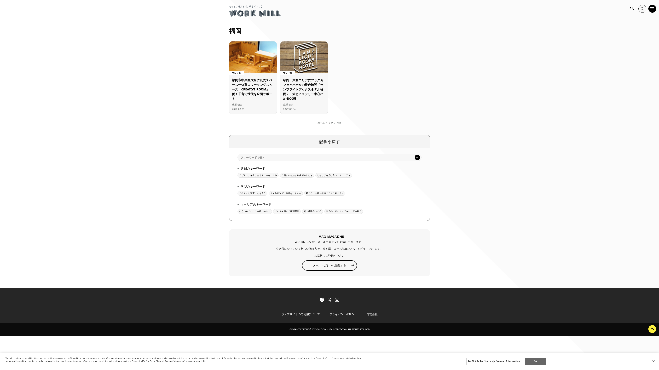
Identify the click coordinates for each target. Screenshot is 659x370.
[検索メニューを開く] (642, 9)
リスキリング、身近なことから (285, 193)
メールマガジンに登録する (329, 265)
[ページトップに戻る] (652, 329)
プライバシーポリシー (343, 314)
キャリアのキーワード (256, 204)
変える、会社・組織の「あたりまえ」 (325, 193)
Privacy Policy (12, 363)
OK (535, 361)
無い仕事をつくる (312, 211)
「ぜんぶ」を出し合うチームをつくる (258, 175)
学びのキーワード (253, 186)
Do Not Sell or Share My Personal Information (494, 361)
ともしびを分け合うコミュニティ (333, 175)
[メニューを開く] (652, 9)
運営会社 (372, 314)
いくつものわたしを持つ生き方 (254, 211)
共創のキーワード (253, 168)
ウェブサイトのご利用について (300, 314)
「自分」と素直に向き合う (252, 193)
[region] (329, 361)
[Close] (653, 361)
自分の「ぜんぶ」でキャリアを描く (344, 211)
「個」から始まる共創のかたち (297, 175)
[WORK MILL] (255, 13)
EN (631, 9)
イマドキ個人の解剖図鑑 (287, 211)
